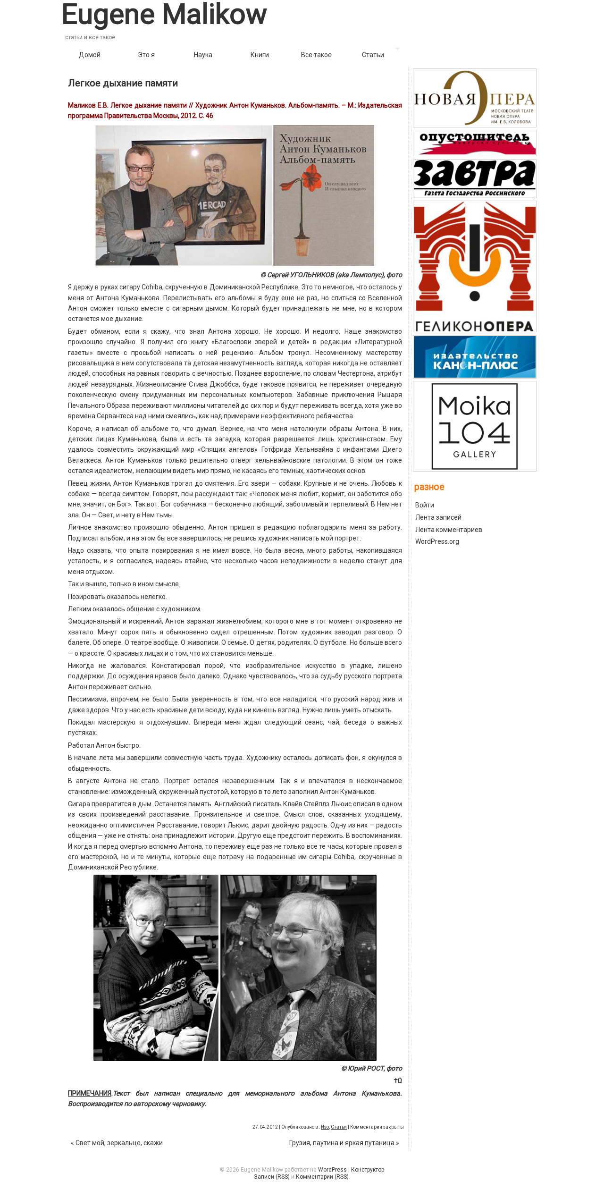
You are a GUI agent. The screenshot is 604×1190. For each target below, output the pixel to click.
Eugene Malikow (164, 14)
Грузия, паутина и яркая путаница (344, 1143)
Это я (146, 55)
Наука (203, 55)
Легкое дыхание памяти (123, 83)
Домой (90, 55)
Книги (260, 55)
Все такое (316, 55)
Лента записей (438, 517)
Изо (325, 1127)
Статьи (373, 55)
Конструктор (367, 1169)
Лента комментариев (448, 529)
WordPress (332, 1169)
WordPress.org (437, 541)
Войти (424, 505)
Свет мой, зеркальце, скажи (117, 1143)
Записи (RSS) (272, 1176)
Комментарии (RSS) (322, 1176)
